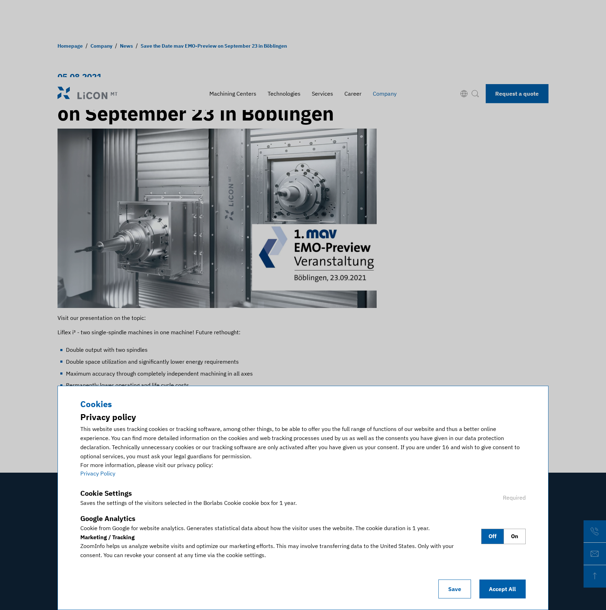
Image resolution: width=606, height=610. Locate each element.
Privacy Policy (97, 473)
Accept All (502, 588)
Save (454, 588)
